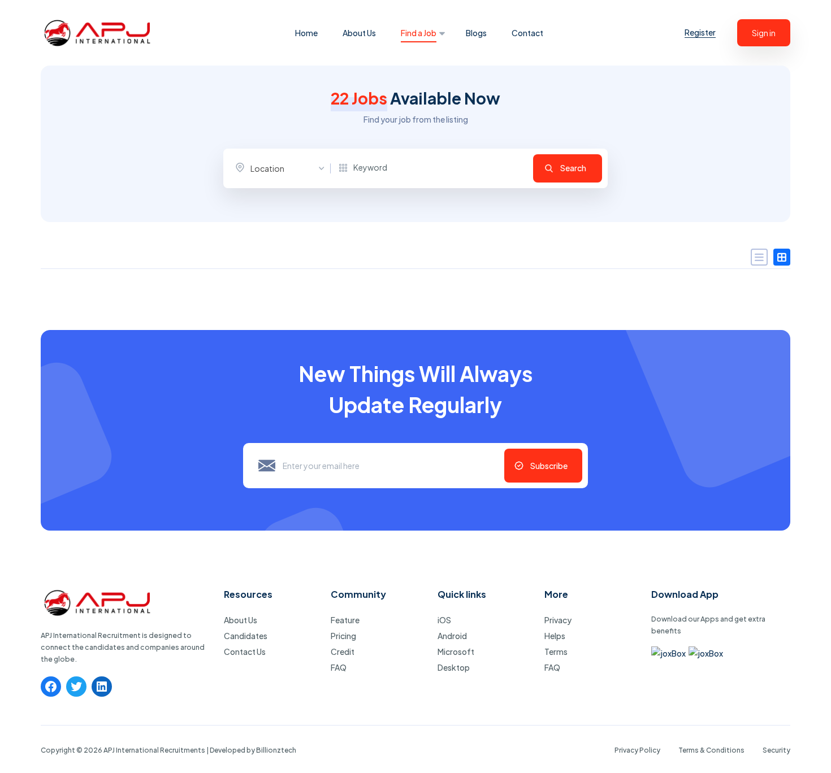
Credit (342, 651)
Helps (554, 636)
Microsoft (456, 651)
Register (700, 32)
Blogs (476, 33)
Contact (527, 33)
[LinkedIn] (102, 686)
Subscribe (549, 466)
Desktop (454, 667)
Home (306, 33)
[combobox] (282, 168)
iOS (444, 620)
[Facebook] (51, 686)
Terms (556, 651)
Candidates (245, 636)
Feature (345, 620)
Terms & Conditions (711, 750)
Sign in (764, 33)
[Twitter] (76, 686)
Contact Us (245, 651)
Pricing (343, 636)
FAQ (339, 667)
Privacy (558, 620)
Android (452, 636)
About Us (359, 33)
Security (776, 750)
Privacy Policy (637, 750)
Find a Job (418, 33)
